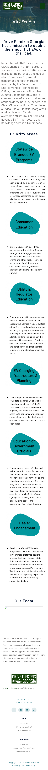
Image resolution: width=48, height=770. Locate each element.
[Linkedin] (20, 710)
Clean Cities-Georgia (26, 688)
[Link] (34, 710)
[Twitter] (27, 710)
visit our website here (26, 661)
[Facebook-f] (14, 710)
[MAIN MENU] (42, 6)
